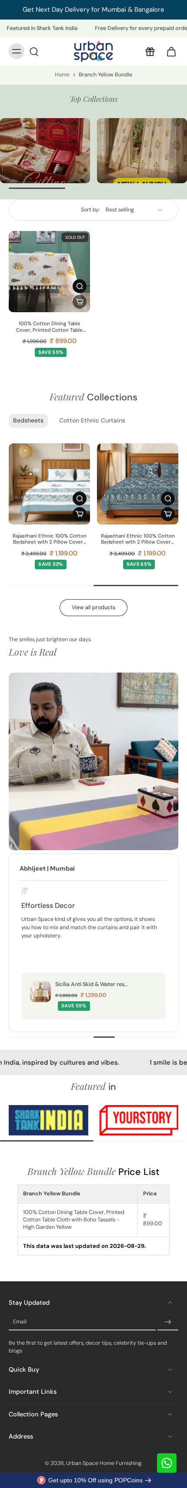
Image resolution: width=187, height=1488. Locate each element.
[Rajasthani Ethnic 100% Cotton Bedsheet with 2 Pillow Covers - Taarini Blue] (49, 484)
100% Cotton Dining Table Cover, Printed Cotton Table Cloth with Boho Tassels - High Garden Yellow (49, 327)
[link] (64, 1120)
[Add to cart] (80, 514)
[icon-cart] (168, 51)
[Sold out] (80, 302)
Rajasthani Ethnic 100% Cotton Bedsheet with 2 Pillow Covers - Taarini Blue (50, 539)
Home (62, 74)
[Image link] (45, 150)
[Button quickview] (80, 286)
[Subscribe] (167, 1322)
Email (20, 1321)
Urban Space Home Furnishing (103, 1463)
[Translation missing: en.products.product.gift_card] (149, 51)
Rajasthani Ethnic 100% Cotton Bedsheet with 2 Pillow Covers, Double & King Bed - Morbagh (138, 539)
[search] (33, 51)
